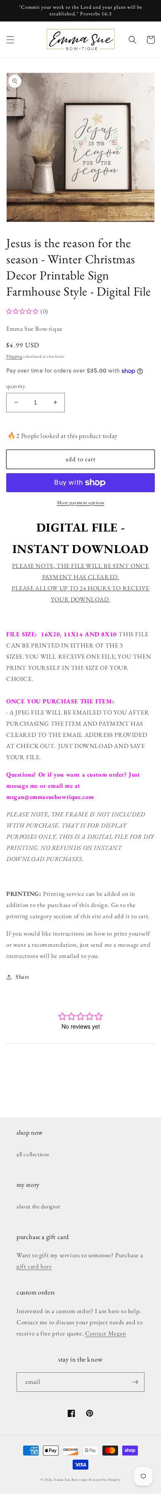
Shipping (14, 356)
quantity (15, 386)
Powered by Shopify (105, 1479)
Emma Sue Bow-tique (71, 1479)
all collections (33, 1154)
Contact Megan (105, 1333)
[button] (10, 40)
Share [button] (22, 976)
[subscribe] (135, 1382)
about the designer (39, 1206)
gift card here (34, 1266)
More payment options (80, 502)
